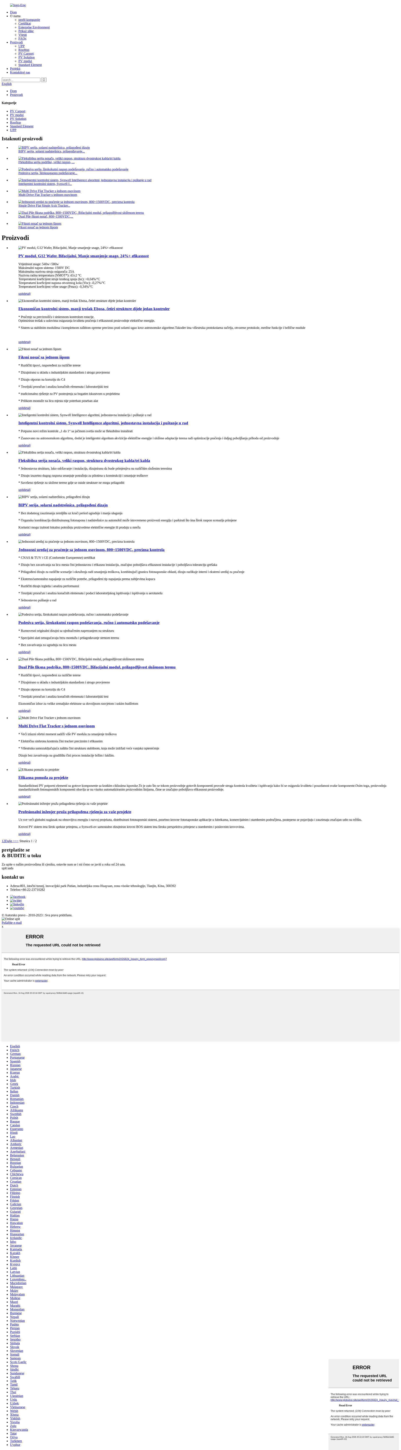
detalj (26, 293)
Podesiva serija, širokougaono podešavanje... (47, 173)
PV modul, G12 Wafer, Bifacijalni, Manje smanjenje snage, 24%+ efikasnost (83, 256)
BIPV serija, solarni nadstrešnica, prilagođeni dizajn (63, 505)
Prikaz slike (26, 31)
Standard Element (30, 65)
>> (17, 841)
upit (20, 293)
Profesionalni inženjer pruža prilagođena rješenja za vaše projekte (74, 812)
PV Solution (26, 57)
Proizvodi (16, 42)
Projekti (15, 68)
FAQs (22, 38)
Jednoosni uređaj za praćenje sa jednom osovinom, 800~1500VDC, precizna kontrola (91, 550)
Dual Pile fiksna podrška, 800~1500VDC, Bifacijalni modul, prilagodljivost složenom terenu (97, 667)
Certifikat (24, 23)
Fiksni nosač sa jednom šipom (38, 227)
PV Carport (26, 53)
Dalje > (10, 841)
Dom (13, 12)
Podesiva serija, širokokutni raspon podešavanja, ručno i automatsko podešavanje (88, 622)
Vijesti (22, 35)
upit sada (7, 868)
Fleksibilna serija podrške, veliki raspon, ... (46, 162)
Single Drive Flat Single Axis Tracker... (44, 205)
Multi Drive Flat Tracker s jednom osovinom (47, 194)
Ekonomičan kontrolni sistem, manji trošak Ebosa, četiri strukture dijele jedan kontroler (94, 309)
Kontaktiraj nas (20, 72)
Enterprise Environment (34, 27)
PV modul (25, 61)
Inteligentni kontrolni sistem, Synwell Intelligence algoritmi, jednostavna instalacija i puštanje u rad (103, 423)
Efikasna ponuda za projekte (43, 777)
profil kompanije (29, 20)
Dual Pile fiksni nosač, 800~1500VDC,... (45, 216)
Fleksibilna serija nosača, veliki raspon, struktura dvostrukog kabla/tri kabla (84, 460)
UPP (21, 46)
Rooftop (23, 50)
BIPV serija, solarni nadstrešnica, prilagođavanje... (51, 151)
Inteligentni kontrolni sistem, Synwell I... (45, 184)
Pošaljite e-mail (12, 922)
